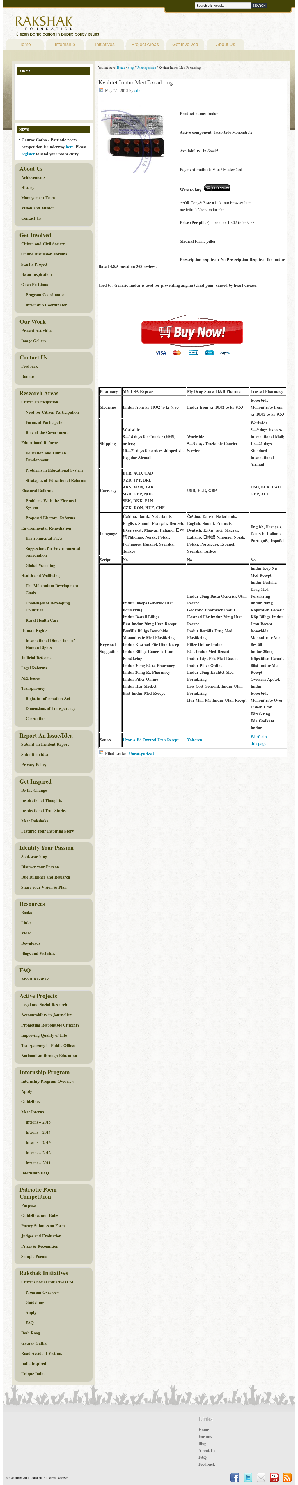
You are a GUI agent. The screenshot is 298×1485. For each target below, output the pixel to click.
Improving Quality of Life (44, 1035)
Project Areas (145, 44)
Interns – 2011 (38, 1163)
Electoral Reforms (37, 490)
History (27, 187)
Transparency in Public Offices (48, 1045)
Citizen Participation (39, 402)
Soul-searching (34, 856)
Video (26, 933)
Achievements (33, 177)
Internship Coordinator (46, 305)
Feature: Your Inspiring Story (47, 831)
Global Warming (40, 565)
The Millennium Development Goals (52, 589)
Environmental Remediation (46, 528)
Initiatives (105, 44)
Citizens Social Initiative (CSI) (48, 1282)
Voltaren (194, 740)
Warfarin (259, 736)
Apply (26, 1091)
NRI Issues (30, 678)
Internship (65, 44)
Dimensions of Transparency (50, 708)
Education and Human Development (46, 456)
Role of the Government (47, 432)
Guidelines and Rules (39, 1215)
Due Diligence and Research (45, 877)
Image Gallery (33, 341)
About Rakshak (35, 979)
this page (258, 743)
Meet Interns (32, 1112)
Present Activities (36, 330)
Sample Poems (34, 1256)
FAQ (30, 1323)
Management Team (38, 198)
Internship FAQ (35, 1173)
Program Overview (42, 1292)
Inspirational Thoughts (41, 800)
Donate (27, 376)
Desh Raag (30, 1333)
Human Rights (34, 630)
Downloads (30, 943)
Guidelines (30, 1101)
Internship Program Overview (47, 1081)
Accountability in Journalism (47, 1015)
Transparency (33, 688)
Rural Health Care (42, 620)
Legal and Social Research (44, 1004)
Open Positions (34, 284)
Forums (205, 1436)
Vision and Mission (38, 208)
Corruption (36, 718)
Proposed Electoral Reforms (50, 518)
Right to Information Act (48, 698)
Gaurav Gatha (34, 1343)
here (69, 147)
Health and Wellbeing (40, 575)
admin (139, 90)
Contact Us (31, 218)
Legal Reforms (34, 668)
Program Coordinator (45, 295)
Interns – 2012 (38, 1152)
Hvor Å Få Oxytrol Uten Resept (151, 740)
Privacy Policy (34, 764)
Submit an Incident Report (45, 744)
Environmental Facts (44, 538)
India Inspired (33, 1363)
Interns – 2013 (38, 1142)
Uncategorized (141, 753)
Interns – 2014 (38, 1132)
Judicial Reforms (36, 658)
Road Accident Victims (41, 1353)
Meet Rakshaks (34, 821)
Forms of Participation (46, 422)
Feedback (29, 366)
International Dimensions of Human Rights (50, 643)
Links (26, 923)
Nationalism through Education (49, 1055)
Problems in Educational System (54, 470)
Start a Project (34, 264)
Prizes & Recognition (39, 1246)
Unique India (33, 1374)
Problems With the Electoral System (51, 504)
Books (26, 912)
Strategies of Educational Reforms (56, 480)
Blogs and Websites (38, 953)
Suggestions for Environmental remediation (53, 551)
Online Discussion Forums (44, 254)
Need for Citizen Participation (52, 412)
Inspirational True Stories (43, 810)
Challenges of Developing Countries (48, 606)
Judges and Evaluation (41, 1236)
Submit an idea (34, 754)
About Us (225, 44)
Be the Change (34, 790)
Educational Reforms (39, 443)
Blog (202, 1443)
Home (24, 44)
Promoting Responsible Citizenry (50, 1025)
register (28, 154)
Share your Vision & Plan (44, 887)
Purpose (28, 1205)
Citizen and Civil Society (43, 244)
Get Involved (185, 44)
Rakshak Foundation (83, 27)
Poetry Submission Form (43, 1226)
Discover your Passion (40, 867)
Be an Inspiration (36, 274)
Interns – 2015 (38, 1122)
